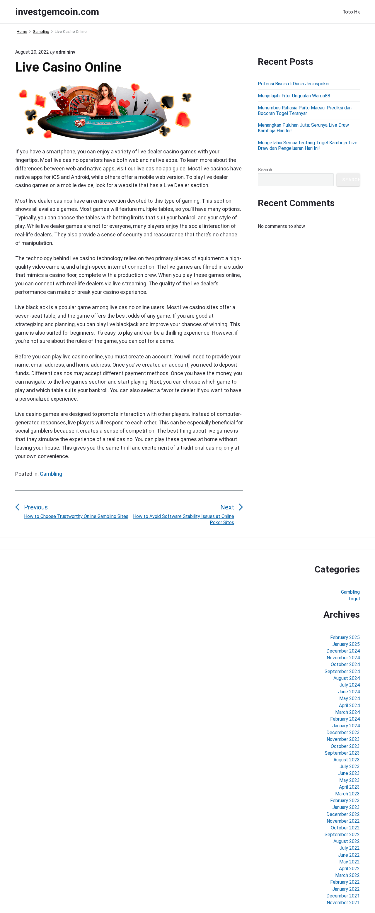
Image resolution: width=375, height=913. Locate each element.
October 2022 (345, 828)
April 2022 (349, 868)
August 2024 (346, 678)
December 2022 (343, 814)
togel (354, 599)
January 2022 (346, 889)
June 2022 (349, 855)
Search (265, 169)
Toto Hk (351, 12)
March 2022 (347, 875)
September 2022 (342, 834)
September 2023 (342, 753)
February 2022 (345, 882)
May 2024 (349, 698)
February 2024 (345, 719)
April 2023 (349, 787)
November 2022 (343, 821)
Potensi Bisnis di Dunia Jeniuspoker (294, 84)
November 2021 (343, 902)
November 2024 (343, 657)
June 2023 (349, 773)
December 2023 (343, 732)
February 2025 (345, 637)
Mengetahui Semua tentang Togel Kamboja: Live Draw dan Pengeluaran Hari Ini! (307, 145)
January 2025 (346, 644)
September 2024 (342, 671)
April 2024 (349, 705)
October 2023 (345, 746)
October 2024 (345, 664)
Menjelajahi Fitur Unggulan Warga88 (294, 96)
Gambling (51, 474)
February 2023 (345, 800)
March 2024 (347, 712)
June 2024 (349, 692)
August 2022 (346, 841)
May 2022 (349, 862)
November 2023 (343, 739)
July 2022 (350, 848)
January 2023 (346, 807)
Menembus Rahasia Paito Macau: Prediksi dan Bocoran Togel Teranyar (305, 110)
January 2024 (346, 726)
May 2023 (349, 780)
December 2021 (343, 896)
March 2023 (347, 794)
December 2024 (343, 651)
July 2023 (350, 766)
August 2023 (346, 760)
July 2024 (350, 685)
